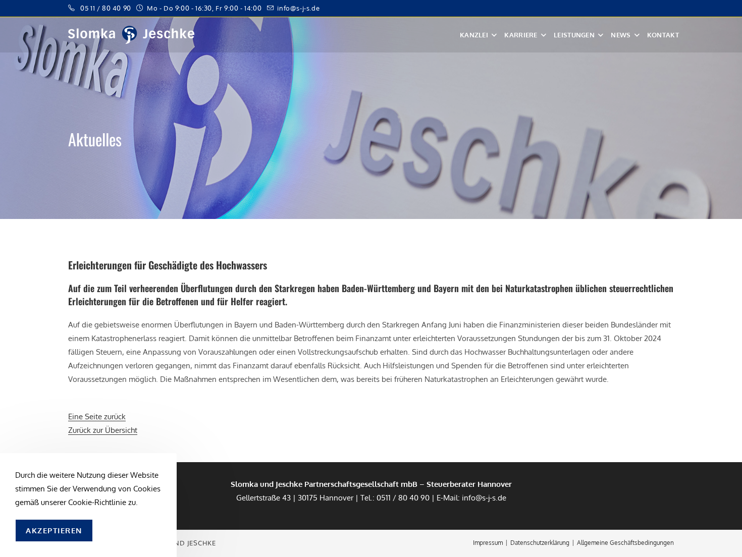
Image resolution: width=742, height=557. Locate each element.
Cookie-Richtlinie (97, 502)
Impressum (488, 542)
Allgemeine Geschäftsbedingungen (625, 542)
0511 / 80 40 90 (403, 498)
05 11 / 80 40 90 (105, 8)
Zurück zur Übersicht (102, 430)
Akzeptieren (54, 530)
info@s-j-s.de (298, 8)
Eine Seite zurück (97, 416)
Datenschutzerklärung (539, 542)
